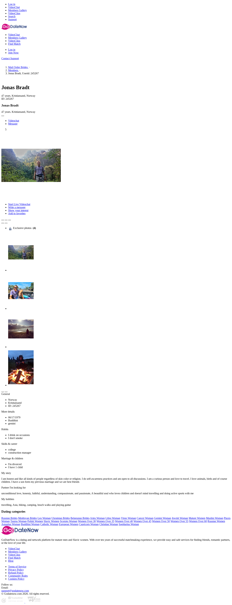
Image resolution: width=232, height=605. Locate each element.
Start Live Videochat (19, 204)
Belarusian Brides (80, 518)
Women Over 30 (87, 521)
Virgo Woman (128, 518)
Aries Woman (97, 518)
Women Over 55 (179, 521)
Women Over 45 (142, 521)
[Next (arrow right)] (6, 223)
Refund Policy (16, 572)
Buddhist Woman (30, 524)
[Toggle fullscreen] (6, 220)
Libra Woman (112, 518)
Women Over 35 (105, 521)
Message (12, 123)
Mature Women (197, 518)
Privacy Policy (16, 569)
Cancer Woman (145, 518)
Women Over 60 (198, 521)
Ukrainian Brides (60, 518)
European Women (68, 524)
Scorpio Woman (68, 521)
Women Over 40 (124, 521)
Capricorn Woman (89, 524)
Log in (11, 4)
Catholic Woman (49, 524)
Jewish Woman (180, 518)
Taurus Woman (18, 521)
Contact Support (10, 58)
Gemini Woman (162, 518)
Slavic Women (51, 521)
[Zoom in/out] (9, 220)
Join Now (13, 52)
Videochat (13, 120)
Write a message (16, 207)
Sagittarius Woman (129, 524)
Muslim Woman (214, 518)
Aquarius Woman (10, 524)
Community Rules (18, 575)
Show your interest (18, 210)
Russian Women (216, 521)
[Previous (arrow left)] (2, 223)
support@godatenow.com (15, 590)
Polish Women (35, 521)
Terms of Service (17, 566)
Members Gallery (17, 551)
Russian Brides (9, 518)
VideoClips (14, 554)
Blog (10, 560)
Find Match (14, 557)
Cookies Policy (16, 578)
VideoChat (14, 548)
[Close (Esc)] (2, 220)
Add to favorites (16, 213)
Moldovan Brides (27, 518)
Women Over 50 (161, 521)
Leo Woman (44, 518)
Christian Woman (108, 524)
